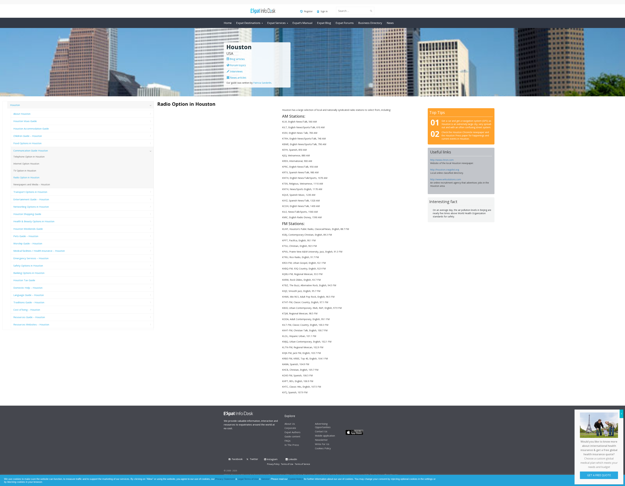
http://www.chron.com (442, 159)
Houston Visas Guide (25, 121)
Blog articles (237, 59)
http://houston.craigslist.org (444, 169)
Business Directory (370, 23)
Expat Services (276, 23)
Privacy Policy (273, 464)
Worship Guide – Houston (27, 243)
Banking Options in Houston (28, 272)
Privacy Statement (225, 479)
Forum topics (237, 65)
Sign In (324, 11)
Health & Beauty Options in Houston (33, 221)
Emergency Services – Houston (31, 258)
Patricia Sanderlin (262, 82)
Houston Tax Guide (24, 280)
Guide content (292, 436)
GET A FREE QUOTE (599, 475)
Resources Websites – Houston (31, 324)
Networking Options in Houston (31, 206)
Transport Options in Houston (30, 191)
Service (265, 479)
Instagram (272, 459)
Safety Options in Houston (28, 265)
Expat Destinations (248, 23)
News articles (237, 77)
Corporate (290, 428)
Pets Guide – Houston (25, 236)
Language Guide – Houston (28, 295)
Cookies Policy (323, 448)
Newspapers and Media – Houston (31, 184)
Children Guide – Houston (27, 135)
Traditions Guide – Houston (28, 302)
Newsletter (321, 439)
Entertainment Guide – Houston (31, 199)
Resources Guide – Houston (29, 317)
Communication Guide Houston (30, 150)
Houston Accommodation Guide (31, 128)
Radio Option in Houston (26, 177)
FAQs (288, 440)
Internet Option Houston (26, 163)
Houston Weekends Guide (28, 228)
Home (228, 23)
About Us (290, 423)
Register (308, 11)
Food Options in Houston (27, 143)
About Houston (21, 113)
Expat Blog (324, 23)
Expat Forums (345, 23)
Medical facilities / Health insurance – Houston (39, 250)
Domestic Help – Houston (27, 287)
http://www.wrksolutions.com (445, 179)
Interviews (236, 71)
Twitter (254, 459)
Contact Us (321, 431)
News (390, 23)
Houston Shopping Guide (27, 214)
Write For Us (322, 444)
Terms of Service (302, 464)
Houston (15, 105)
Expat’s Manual (302, 23)
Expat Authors (292, 432)
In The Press (292, 444)
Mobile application (325, 435)
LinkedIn (292, 459)
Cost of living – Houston (26, 309)
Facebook (237, 459)
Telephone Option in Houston (29, 156)
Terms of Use (287, 464)
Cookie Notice (295, 479)
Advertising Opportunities (323, 425)
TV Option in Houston (24, 170)
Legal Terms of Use (248, 479)
